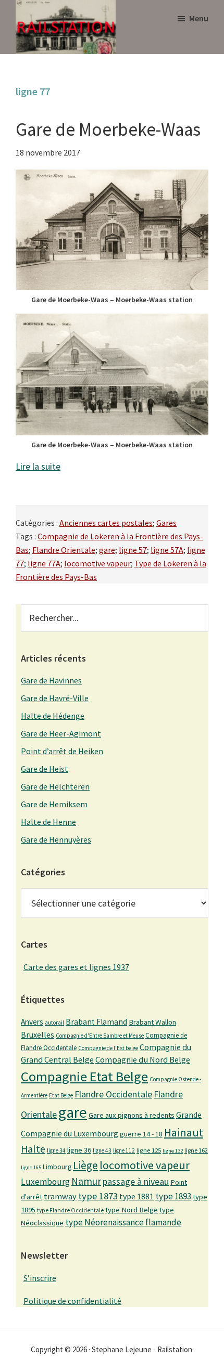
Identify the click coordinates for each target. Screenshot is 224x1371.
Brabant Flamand (96, 1022)
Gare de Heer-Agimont (61, 733)
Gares (166, 523)
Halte (33, 1148)
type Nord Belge (131, 1209)
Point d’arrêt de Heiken (62, 751)
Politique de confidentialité (72, 1301)
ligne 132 (173, 1150)
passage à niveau (136, 1181)
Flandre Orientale (63, 550)
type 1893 (173, 1196)
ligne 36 (79, 1150)
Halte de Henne (48, 822)
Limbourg (57, 1166)
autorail (54, 1022)
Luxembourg (45, 1181)
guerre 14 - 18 (141, 1134)
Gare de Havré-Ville (55, 698)
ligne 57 (133, 550)
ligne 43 (102, 1150)
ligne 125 (148, 1150)
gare (107, 550)
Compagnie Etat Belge (84, 1076)
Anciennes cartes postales (106, 523)
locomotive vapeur (97, 563)
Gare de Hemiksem (54, 804)
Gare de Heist (44, 769)
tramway (60, 1196)
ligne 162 (196, 1150)
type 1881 (136, 1196)
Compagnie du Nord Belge (142, 1059)
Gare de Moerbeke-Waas (108, 129)
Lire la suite (38, 466)
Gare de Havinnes (51, 680)
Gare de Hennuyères (56, 839)
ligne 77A (44, 563)
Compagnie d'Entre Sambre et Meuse (100, 1035)
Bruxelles (37, 1034)
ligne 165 (31, 1167)
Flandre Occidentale (113, 1094)
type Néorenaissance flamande (123, 1222)
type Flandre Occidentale (70, 1210)
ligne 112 (124, 1150)
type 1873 (98, 1196)
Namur (86, 1181)
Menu (198, 18)
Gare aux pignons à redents (132, 1115)
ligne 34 (56, 1150)
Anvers (32, 1022)
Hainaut (183, 1132)
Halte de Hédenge (52, 715)
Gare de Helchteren (55, 786)
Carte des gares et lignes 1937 (76, 967)
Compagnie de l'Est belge (108, 1048)
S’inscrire (39, 1278)
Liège (85, 1165)
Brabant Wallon (152, 1022)
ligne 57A (167, 550)
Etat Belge (61, 1095)
